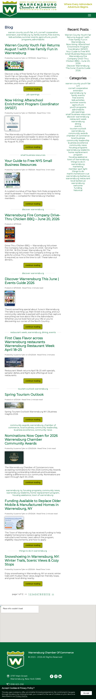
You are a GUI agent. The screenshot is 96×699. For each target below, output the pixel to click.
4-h (36, 32)
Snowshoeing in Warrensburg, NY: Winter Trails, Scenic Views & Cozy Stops (32, 560)
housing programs (32, 490)
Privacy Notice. (22, 696)
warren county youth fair (20, 32)
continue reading (33, 89)
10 (45, 594)
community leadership (46, 427)
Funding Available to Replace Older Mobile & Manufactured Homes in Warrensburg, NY (33, 504)
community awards (19, 425)
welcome (78, 185)
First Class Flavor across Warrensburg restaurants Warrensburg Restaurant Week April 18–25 (29, 344)
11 (47, 594)
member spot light (78, 169)
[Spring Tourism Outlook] (14, 407)
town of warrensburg (42, 495)
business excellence (24, 430)
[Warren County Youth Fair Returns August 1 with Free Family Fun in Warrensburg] (14, 69)
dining (45, 332)
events (52, 332)
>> (53, 594)
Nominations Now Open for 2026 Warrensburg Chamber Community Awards (31, 439)
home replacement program (44, 493)
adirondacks (38, 39)
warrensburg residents (17, 493)
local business (27, 427)
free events (53, 35)
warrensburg (34, 332)
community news (43, 430)
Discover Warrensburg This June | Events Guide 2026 (32, 281)
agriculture (44, 37)
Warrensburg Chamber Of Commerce (51, 652)
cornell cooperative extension (78, 89)
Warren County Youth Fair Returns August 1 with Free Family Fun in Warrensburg (32, 49)
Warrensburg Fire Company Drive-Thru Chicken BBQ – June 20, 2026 (32, 217)
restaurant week (18, 332)
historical (78, 190)
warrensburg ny (25, 35)
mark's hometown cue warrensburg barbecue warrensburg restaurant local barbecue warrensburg (78, 178)
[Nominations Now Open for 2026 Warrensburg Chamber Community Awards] (14, 463)
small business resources (33, 155)
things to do (78, 171)
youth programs (78, 107)
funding (78, 188)
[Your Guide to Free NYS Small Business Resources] (12, 187)
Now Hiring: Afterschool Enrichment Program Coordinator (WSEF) (32, 104)
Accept (86, 693)
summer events (30, 37)
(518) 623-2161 (17, 684)
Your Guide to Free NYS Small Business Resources (28, 163)
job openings (32, 94)
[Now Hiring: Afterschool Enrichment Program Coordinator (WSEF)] (12, 130)
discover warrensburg (33, 209)
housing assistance (21, 495)
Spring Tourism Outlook (24, 394)
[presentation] (52, 676)
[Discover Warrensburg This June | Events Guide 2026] (10, 305)
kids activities (15, 37)
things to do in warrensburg (33, 551)
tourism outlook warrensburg (33, 389)
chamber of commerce (78, 136)
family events (40, 35)
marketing (78, 166)
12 (49, 594)
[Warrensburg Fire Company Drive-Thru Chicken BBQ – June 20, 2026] (10, 241)
